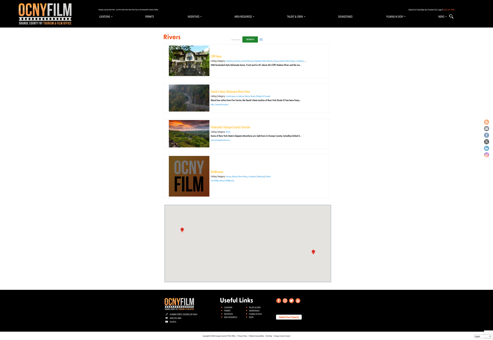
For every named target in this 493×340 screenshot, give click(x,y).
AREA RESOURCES (243, 16)
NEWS (441, 16)
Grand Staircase (247, 61)
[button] (313, 252)
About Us (412, 9)
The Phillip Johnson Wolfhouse (222, 180)
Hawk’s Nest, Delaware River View (230, 91)
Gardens (237, 61)
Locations (299, 61)
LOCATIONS (104, 16)
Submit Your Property (289, 317)
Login (440, 9)
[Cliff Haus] (189, 61)
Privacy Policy (242, 335)
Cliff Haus (216, 56)
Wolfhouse (217, 171)
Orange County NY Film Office (225, 335)
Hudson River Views (287, 61)
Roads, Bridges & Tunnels (260, 96)
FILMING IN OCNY (394, 16)
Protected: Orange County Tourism (230, 127)
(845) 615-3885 (449, 9)
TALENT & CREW (295, 16)
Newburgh (261, 176)
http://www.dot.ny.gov (219, 104)
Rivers (247, 96)
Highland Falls (260, 61)
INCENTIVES (193, 16)
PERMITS (149, 16)
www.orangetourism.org (220, 140)
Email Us (173, 321)
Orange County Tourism (282, 335)
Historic (269, 61)
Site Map (269, 335)
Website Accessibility (256, 335)
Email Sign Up (421, 9)
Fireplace (229, 61)
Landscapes (230, 96)
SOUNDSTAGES (345, 16)
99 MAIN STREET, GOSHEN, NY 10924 (183, 314)
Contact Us (432, 9)
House (275, 61)
